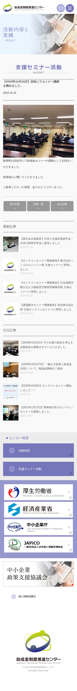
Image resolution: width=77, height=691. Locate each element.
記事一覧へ (38, 206)
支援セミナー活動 (29, 469)
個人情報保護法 (27, 596)
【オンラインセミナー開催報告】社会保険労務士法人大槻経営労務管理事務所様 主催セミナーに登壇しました (47, 287)
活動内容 (24, 450)
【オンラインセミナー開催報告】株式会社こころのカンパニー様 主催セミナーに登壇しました (47, 265)
